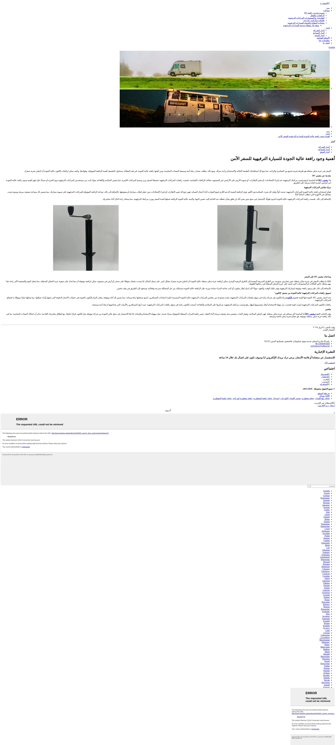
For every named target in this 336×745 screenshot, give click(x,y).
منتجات (326, 10)
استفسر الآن (329, 363)
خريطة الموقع (324, 393)
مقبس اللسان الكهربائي (290, 398)
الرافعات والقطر (317, 15)
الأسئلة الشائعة (323, 38)
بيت (328, 8)
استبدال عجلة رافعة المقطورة (266, 398)
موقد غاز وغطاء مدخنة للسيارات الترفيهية (301, 25)
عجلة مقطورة (308, 398)
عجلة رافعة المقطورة (222, 398)
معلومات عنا (324, 40)
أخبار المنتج (319, 35)
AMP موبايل (324, 396)
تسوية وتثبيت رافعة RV (314, 13)
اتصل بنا (326, 43)
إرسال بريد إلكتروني (326, 405)
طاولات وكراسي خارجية (313, 20)
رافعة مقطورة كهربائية (243, 398)
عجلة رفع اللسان (322, 398)
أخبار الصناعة (318, 33)
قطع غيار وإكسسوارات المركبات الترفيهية (306, 18)
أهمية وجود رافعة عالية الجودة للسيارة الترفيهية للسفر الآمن (304, 136)
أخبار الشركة (318, 30)
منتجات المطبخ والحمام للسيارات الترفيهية (306, 23)
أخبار (328, 28)
